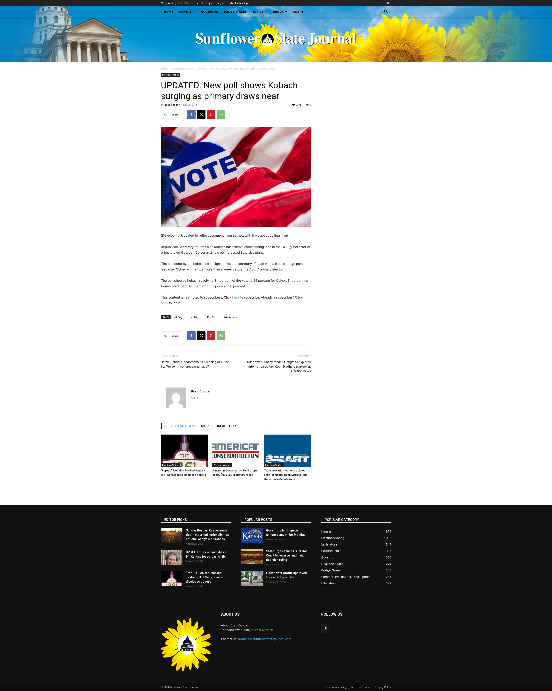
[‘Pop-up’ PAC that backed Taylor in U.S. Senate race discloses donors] (184, 451)
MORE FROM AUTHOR (218, 426)
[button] (386, 12)
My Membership (239, 3)
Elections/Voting (181, 68)
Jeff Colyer (179, 317)
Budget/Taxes (235, 11)
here (235, 297)
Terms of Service (361, 687)
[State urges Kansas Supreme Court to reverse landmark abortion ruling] (252, 556)
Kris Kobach (230, 317)
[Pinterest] (211, 114)
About (278, 11)
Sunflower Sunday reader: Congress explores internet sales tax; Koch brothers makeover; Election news (279, 366)
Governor (209, 11)
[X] (388, 3)
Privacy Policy (383, 687)
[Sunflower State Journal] (276, 39)
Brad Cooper (172, 104)
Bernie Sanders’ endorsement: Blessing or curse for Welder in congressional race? (195, 364)
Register (221, 3)
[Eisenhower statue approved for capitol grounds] (252, 578)
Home (168, 11)
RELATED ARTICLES (180, 426)
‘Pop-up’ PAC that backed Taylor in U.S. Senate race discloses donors (204, 577)
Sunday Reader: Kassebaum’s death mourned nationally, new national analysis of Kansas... (207, 535)
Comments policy (336, 687)
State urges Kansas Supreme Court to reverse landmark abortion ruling (286, 555)
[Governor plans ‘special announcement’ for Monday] (252, 535)
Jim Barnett (196, 317)
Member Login (204, 3)
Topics (257, 11)
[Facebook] (191, 114)
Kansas (185, 11)
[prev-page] (163, 487)
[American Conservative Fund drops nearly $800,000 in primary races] (235, 451)
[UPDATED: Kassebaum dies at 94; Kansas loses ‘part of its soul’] (171, 557)
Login (298, 11)
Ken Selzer (213, 317)
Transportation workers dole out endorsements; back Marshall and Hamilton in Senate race (285, 475)
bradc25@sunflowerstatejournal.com (264, 639)
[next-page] (170, 487)
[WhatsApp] (221, 114)
